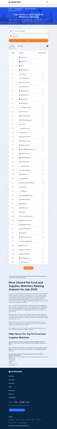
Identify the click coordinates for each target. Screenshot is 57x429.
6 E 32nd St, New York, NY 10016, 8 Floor (20, 405)
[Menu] (47, 2)
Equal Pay (38, 419)
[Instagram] (25, 402)
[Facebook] (16, 402)
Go (28, 40)
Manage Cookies (13, 422)
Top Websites (19, 9)
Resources (12, 390)
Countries (17, 419)
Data (10, 387)
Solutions (11, 383)
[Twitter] (18, 402)
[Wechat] (28, 402)
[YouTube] (23, 402)
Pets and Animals (30, 9)
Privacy (23, 419)
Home (10, 9)
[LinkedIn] (21, 402)
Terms (33, 419)
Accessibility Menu (22, 422)
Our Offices (12, 397)
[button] (28, 31)
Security (28, 419)
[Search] (28, 5)
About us (11, 394)
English (10, 416)
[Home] (15, 2)
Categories (11, 419)
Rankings (11, 376)
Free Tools (11, 379)
